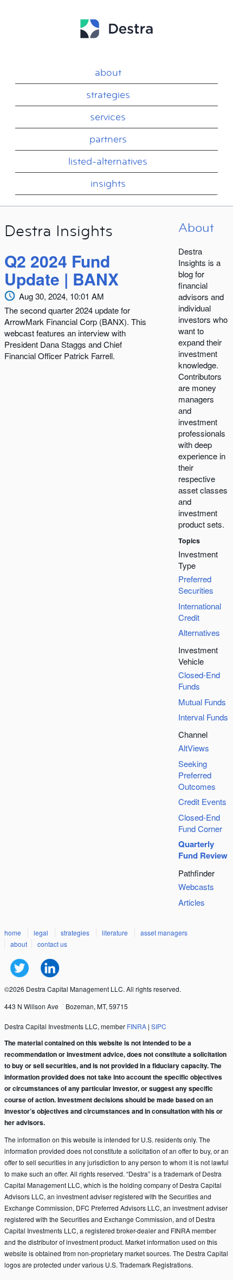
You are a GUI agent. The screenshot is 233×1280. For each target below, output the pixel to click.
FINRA (136, 1026)
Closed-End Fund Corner (200, 822)
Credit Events (202, 801)
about (108, 72)
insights (108, 183)
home (12, 932)
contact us (52, 943)
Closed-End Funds (199, 680)
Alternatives (199, 632)
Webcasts (196, 886)
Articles (191, 902)
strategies (108, 94)
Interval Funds (203, 717)
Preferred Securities (195, 584)
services (108, 117)
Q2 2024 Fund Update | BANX (61, 269)
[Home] (116, 43)
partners (108, 139)
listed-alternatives (107, 161)
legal (41, 932)
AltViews (193, 747)
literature (115, 932)
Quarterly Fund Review (203, 849)
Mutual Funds (202, 701)
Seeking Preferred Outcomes (197, 775)
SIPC (158, 1026)
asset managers (163, 932)
